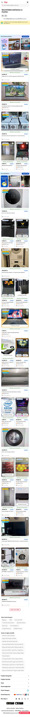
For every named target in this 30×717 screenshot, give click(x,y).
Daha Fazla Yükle (15, 609)
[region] (15, 44)
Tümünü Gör (25, 36)
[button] (2, 2)
